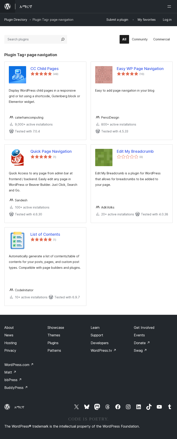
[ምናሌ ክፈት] (170, 6)
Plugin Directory (15, 19)
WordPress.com (19, 365)
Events (139, 335)
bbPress (13, 380)
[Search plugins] (62, 39)
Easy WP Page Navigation (140, 68)
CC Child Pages (44, 68)
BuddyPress (16, 387)
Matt (10, 372)
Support (97, 335)
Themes (53, 335)
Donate (142, 343)
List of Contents (45, 234)
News (8, 335)
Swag (140, 350)
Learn (95, 327)
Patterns (54, 350)
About (9, 327)
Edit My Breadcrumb (135, 151)
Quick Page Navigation (51, 151)
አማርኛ (19, 407)
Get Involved (144, 327)
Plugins (52, 343)
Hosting (10, 343)
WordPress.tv (103, 350)
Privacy (10, 350)
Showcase (55, 327)
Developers (100, 343)
